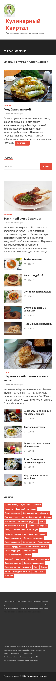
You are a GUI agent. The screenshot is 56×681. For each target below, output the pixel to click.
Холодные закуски (21, 571)
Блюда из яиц (11, 505)
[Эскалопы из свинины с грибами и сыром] (13, 421)
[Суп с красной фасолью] (13, 301)
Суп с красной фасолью (37, 291)
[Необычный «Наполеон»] (13, 333)
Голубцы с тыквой (17, 109)
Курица (47, 517)
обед (35, 571)
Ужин (7, 571)
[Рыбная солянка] (13, 269)
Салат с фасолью (13, 555)
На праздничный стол (15, 525)
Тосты (44, 567)
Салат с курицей (12, 550)
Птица (7, 530)
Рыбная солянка (33, 259)
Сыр (36, 567)
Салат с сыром (29, 550)
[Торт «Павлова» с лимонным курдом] (13, 469)
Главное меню (17, 51)
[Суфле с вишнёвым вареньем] (13, 317)
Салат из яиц (29, 542)
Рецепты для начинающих (25, 530)
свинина (9, 575)
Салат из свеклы (12, 542)
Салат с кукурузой (13, 546)
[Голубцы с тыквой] (28, 87)
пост (42, 571)
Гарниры (9, 509)
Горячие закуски (12, 513)
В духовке (25, 505)
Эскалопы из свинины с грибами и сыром (37, 412)
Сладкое (27, 567)
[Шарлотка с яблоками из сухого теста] (28, 370)
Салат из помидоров (33, 538)
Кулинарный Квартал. (23, 24)
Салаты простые (12, 567)
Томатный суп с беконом (22, 218)
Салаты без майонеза (15, 559)
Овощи (31, 525)
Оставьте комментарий (13, 113)
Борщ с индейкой (34, 275)
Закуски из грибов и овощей (28, 517)
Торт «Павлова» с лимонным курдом (34, 461)
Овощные (42, 525)
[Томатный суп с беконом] (28, 211)
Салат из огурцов (13, 538)
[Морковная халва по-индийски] (13, 485)
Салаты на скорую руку (38, 559)
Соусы (6, 372)
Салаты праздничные (34, 563)
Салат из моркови (37, 534)
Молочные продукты (27, 521)
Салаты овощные (13, 563)
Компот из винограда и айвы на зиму (37, 444)
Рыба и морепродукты (15, 534)
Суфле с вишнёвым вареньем (35, 309)
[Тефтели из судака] (13, 437)
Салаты (27, 555)
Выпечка (37, 505)
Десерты (8, 214)
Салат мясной (44, 542)
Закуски (7, 105)
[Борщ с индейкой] (13, 285)
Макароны (10, 521)
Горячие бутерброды (26, 509)
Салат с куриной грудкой (36, 546)
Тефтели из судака (34, 427)
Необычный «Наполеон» (38, 323)
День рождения (30, 513)
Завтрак (8, 517)
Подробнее (22, 143)
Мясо (42, 521)
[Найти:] (28, 166)
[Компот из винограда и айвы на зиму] (13, 453)
